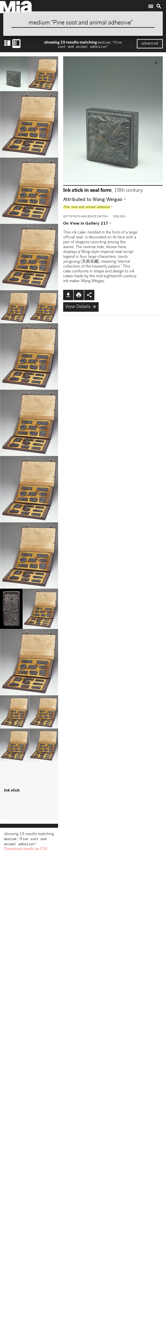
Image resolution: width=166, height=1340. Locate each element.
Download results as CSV (26, 849)
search (159, 6)
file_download (68, 295)
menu (151, 6)
